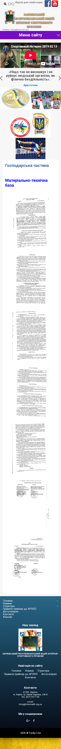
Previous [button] (1, 78)
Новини (7, 603)
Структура (9, 606)
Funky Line (35, 732)
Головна (8, 600)
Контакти (8, 614)
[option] (30, 78)
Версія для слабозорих (29, 2)
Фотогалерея (10, 611)
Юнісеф (7, 617)
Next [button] (59, 78)
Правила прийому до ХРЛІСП (19, 608)
